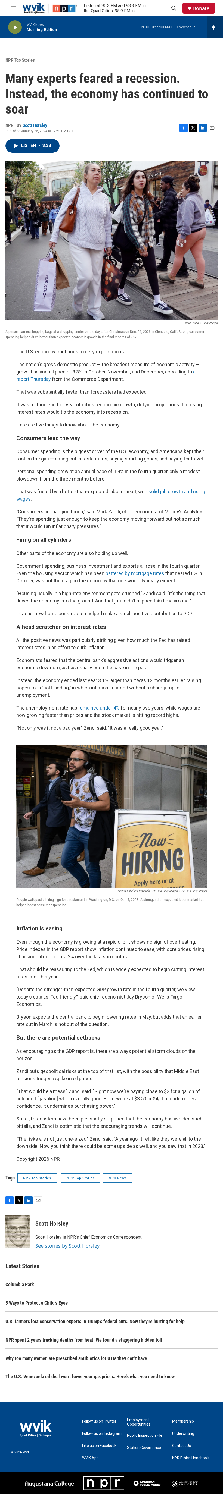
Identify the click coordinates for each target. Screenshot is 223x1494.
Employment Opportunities (138, 1422)
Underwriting (183, 1434)
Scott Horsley (35, 125)
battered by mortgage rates (135, 573)
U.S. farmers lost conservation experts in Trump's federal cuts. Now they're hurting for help (95, 1321)
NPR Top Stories (20, 60)
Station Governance (144, 1448)
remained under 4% (99, 708)
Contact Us (181, 1446)
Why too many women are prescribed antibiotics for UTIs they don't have (76, 1358)
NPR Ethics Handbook (190, 1458)
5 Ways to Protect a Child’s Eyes (36, 1303)
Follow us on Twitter (99, 1421)
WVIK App (90, 1458)
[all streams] (215, 27)
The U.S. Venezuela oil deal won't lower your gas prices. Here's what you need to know (90, 1376)
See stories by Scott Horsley (67, 1245)
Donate (201, 8)
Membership (183, 1421)
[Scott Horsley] (17, 1231)
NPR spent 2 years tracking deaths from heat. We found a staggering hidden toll (83, 1340)
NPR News (118, 1178)
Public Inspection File (144, 1435)
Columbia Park (19, 1284)
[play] (15, 27)
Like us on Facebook (99, 1446)
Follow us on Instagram (102, 1434)
